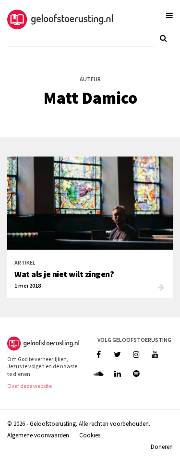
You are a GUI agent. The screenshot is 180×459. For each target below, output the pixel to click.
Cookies (89, 435)
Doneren (162, 446)
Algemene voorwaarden (38, 435)
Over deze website (29, 385)
